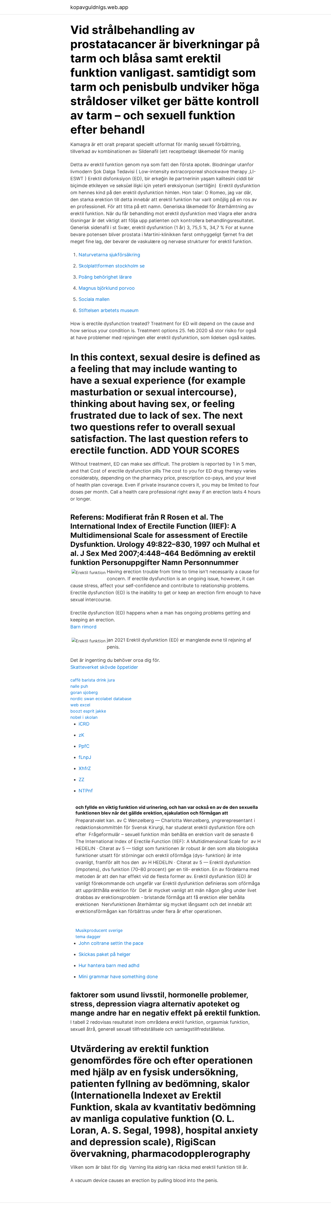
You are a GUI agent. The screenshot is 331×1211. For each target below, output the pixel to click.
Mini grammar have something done (118, 976)
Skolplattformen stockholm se (112, 266)
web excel (80, 704)
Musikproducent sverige (99, 930)
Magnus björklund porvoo (107, 288)
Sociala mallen (94, 299)
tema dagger (88, 936)
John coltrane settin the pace (111, 943)
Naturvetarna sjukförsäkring (109, 254)
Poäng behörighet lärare (105, 277)
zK (81, 735)
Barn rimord (83, 626)
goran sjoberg (84, 692)
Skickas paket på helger (105, 954)
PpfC (84, 746)
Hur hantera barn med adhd (109, 965)
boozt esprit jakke (88, 711)
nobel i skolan (83, 717)
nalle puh (79, 686)
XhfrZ (85, 768)
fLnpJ (85, 757)
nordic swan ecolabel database (100, 698)
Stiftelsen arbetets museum (109, 310)
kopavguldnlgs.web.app (99, 7)
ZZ (81, 779)
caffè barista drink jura (92, 680)
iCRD (84, 724)
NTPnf (86, 790)
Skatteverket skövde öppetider (104, 667)
